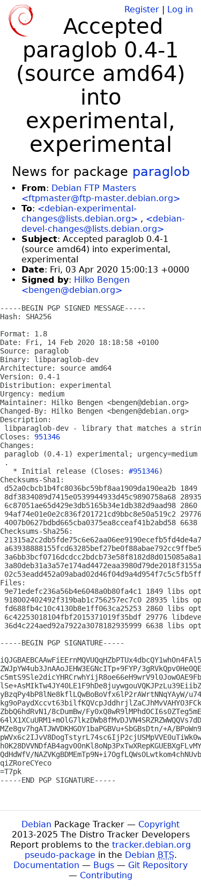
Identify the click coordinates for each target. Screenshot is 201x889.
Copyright (159, 824)
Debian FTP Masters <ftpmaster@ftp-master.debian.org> (100, 193)
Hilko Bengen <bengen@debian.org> (75, 285)
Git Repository (158, 865)
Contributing (106, 875)
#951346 (144, 471)
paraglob (161, 171)
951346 (47, 436)
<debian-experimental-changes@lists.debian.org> (79, 213)
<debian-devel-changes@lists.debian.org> (103, 224)
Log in (180, 9)
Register (141, 9)
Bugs (103, 865)
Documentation (46, 865)
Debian (36, 824)
